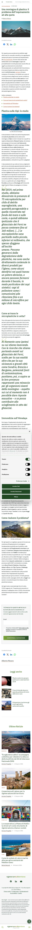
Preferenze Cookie (21, 481)
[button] (2, 927)
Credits (20, 893)
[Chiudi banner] (29, 431)
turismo (18, 72)
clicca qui (12, 451)
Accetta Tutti (16, 486)
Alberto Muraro (7, 18)
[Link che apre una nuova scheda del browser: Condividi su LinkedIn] (11, 44)
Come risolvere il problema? (11, 106)
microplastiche (8, 59)
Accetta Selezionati (16, 491)
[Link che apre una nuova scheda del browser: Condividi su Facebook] (4, 44)
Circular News (9, 1)
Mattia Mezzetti (6, 865)
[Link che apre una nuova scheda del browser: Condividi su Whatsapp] (15, 44)
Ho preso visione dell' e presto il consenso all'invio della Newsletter (17, 629)
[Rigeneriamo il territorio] (16, 926)
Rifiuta (16, 496)
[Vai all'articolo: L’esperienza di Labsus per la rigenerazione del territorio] (16, 778)
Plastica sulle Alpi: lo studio (11, 97)
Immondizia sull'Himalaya (10, 103)
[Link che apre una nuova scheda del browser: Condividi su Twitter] (8, 44)
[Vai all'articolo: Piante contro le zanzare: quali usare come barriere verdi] (6, 681)
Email (5, 619)
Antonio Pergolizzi (6, 764)
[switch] (27, 464)
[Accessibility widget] (29, 921)
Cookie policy (15, 891)
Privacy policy (7, 891)
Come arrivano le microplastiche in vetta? (15, 100)
